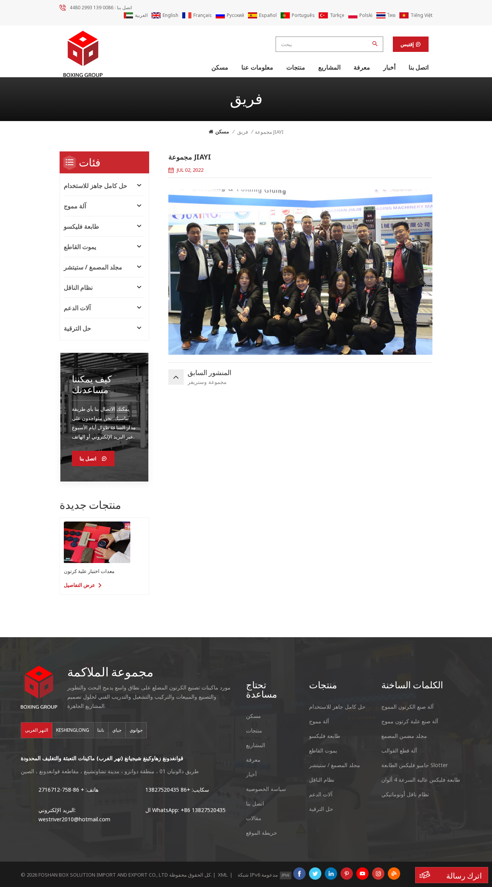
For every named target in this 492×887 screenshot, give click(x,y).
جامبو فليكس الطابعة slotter (414, 765)
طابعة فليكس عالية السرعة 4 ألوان (420, 779)
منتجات (295, 67)
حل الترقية (77, 328)
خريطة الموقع (261, 832)
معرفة (362, 67)
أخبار (389, 67)
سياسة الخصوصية (266, 788)
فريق (242, 131)
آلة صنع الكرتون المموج (407, 706)
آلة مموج (75, 206)
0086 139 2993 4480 (91, 7)
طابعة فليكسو (81, 226)
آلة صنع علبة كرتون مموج (409, 721)
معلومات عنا (257, 67)
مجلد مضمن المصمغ (404, 735)
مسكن (219, 67)
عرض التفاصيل (79, 584)
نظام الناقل (78, 287)
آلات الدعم (77, 308)
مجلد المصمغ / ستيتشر (93, 267)
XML (223, 874)
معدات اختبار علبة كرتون (89, 571)
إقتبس (407, 44)
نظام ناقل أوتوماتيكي (405, 794)
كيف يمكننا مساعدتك (91, 384)
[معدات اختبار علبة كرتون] (97, 542)
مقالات (253, 818)
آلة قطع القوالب (399, 750)
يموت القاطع (80, 247)
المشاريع (329, 67)
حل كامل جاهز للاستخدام (95, 185)
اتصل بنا (419, 67)
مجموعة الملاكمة (110, 671)
